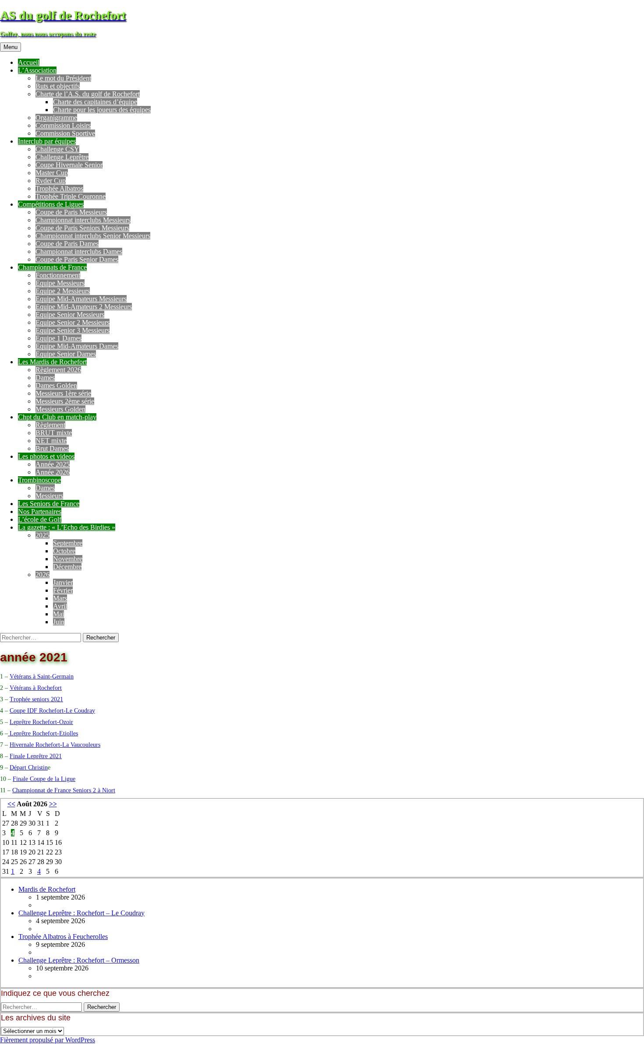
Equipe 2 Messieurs (62, 291)
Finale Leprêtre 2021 (36, 756)
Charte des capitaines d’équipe (95, 101)
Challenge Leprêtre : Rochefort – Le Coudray (81, 913)
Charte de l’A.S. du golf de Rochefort (87, 94)
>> (53, 804)
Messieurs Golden (60, 409)
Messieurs (49, 495)
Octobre (64, 551)
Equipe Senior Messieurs (69, 314)
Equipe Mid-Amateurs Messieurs (81, 298)
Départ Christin (29, 767)
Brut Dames (52, 448)
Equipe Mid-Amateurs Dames (76, 346)
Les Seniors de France (48, 503)
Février (63, 590)
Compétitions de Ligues (51, 204)
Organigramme (56, 117)
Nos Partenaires (39, 511)
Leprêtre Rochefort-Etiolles (43, 733)
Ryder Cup (50, 180)
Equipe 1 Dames (58, 338)
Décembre (67, 566)
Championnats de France (52, 267)
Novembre (67, 558)
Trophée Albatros (59, 188)
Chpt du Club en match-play (57, 417)
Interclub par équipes (47, 141)
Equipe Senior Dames (65, 354)
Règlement (50, 425)
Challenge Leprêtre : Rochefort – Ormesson (78, 960)
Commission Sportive (65, 133)
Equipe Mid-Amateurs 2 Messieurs (83, 306)
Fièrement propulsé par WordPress (47, 1040)
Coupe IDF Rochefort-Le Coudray (52, 710)
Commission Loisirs (63, 125)
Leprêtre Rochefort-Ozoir (41, 722)
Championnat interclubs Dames (78, 251)
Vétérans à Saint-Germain (42, 676)
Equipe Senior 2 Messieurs (72, 322)
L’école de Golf (39, 519)
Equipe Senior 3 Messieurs (72, 330)
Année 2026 (52, 472)
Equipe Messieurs (60, 283)
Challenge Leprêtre (61, 157)
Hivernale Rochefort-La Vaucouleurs (55, 745)
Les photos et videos (46, 456)
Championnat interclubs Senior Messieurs (92, 235)
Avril (60, 606)
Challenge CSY (57, 149)
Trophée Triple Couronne (70, 196)
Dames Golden (56, 385)
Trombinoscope (39, 480)
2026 (42, 574)
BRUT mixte (53, 432)
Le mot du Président (63, 78)
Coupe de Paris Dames (67, 243)
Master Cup (51, 172)
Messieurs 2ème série (64, 401)
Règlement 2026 (58, 369)
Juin (58, 622)
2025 (42, 535)
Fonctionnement (57, 275)
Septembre (67, 543)
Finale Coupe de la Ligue (44, 779)
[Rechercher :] (41, 637)
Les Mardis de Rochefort (52, 362)
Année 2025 (52, 464)
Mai (58, 614)
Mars (60, 598)
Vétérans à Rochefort (36, 688)
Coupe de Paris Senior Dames (76, 259)
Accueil (28, 62)
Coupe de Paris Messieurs (71, 212)
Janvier (63, 582)
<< (11, 804)
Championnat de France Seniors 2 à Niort (63, 790)
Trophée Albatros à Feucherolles (63, 936)
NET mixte (51, 440)
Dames (45, 377)
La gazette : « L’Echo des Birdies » (66, 527)
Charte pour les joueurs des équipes (102, 109)
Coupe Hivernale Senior (69, 165)
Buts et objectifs (57, 86)
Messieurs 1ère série (63, 393)
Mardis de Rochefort (46, 889)
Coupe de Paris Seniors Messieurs (82, 228)
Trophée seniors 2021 (36, 699)
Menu (11, 47)
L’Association (37, 70)
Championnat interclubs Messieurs (83, 220)
